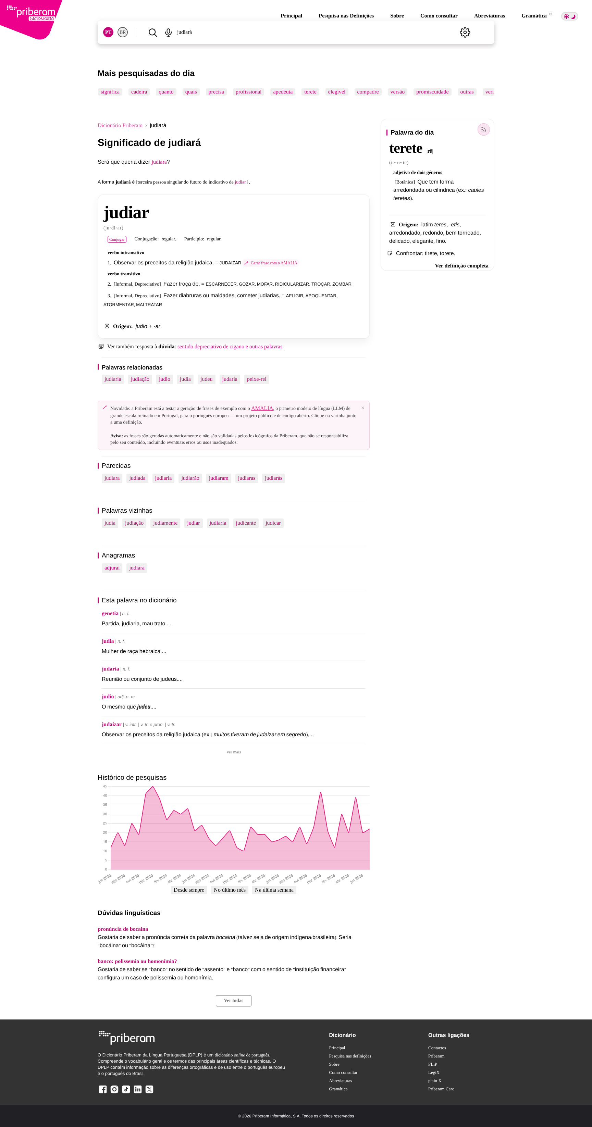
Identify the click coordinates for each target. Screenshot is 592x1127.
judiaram (219, 478)
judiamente (165, 523)
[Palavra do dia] (484, 129)
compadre (368, 92)
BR (123, 32)
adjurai (112, 568)
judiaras (247, 478)
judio (164, 379)
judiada (137, 478)
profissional (249, 92)
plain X (435, 1080)
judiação (140, 379)
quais (191, 92)
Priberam (436, 1056)
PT (108, 32)
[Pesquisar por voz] (168, 32)
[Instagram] (114, 1093)
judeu (206, 379)
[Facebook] (103, 1093)
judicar (273, 523)
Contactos (437, 1047)
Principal (291, 16)
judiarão (190, 478)
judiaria (112, 379)
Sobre (397, 16)
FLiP (432, 1064)
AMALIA (262, 408)
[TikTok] (126, 1093)
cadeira (139, 92)
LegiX (434, 1072)
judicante (246, 523)
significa (110, 92)
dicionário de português (242, 1054)
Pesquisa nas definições (350, 1056)
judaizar (112, 724)
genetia (110, 613)
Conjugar (117, 239)
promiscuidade (432, 92)
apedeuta (283, 92)
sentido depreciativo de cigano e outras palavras (230, 347)
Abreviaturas (489, 16)
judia (185, 379)
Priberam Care (441, 1088)
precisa (216, 92)
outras (467, 92)
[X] (149, 1093)
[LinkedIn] (138, 1093)
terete (310, 92)
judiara (158, 162)
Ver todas (233, 1000)
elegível (337, 92)
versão (398, 92)
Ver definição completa (462, 266)
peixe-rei (257, 379)
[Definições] (464, 32)
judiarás (273, 478)
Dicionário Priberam (120, 125)
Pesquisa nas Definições (346, 16)
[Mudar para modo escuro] (569, 16)
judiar (193, 523)
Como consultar (439, 16)
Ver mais (233, 752)
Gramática (534, 16)
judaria (229, 379)
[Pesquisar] (152, 32)
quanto (166, 92)
